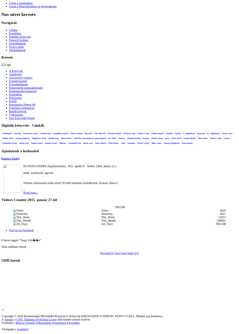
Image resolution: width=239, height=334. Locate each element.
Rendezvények (18, 111)
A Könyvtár (16, 71)
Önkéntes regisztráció (21, 108)
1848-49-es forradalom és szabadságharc (90, 138)
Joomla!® (22, 329)
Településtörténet (134, 138)
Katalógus (15, 33)
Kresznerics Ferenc (30, 133)
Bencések (88, 133)
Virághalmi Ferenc (9, 143)
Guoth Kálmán (190, 138)
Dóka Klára (203, 138)
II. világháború (213, 133)
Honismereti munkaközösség (26, 87)
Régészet (63, 143)
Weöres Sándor (77, 133)
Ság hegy (17, 133)
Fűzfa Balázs (113, 143)
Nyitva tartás (16, 46)
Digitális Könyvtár (20, 36)
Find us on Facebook (21, 230)
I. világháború (189, 133)
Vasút (123, 143)
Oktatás (122, 138)
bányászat (201, 133)
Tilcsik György (143, 143)
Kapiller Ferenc (51, 143)
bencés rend (88, 143)
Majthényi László (39, 138)
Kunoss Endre (10, 158)
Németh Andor (37, 143)
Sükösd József (157, 138)
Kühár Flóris (66, 138)
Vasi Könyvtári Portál (21, 118)
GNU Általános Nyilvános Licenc (36, 319)
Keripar (146, 138)
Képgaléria (15, 94)
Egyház (178, 133)
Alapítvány (15, 74)
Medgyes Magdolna (172, 143)
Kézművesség (53, 138)
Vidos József (176, 138)
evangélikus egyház (60, 133)
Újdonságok (16, 114)
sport (167, 138)
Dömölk (169, 133)
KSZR (13, 101)
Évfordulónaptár (18, 84)
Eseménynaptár (18, 81)
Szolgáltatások (17, 43)
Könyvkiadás (187, 143)
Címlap (13, 30)
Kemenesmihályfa (23, 138)
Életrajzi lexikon (18, 40)
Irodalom (131, 143)
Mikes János (157, 143)
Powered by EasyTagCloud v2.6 (119, 253)
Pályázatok (15, 97)
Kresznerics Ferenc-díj (22, 104)
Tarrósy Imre (227, 133)
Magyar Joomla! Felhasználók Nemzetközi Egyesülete (48, 322)
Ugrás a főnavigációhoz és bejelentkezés (33, 6)
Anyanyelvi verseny (21, 77)
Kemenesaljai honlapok (23, 91)
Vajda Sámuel (100, 143)
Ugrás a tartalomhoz (21, 3)
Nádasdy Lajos (129, 133)
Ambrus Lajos (215, 138)
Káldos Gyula (143, 133)
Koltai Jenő (24, 143)
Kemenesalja (46, 133)
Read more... (30, 192)
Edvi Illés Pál (99, 133)
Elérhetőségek (17, 50)
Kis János (112, 138)
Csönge (226, 138)
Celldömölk (7, 133)
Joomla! (9, 319)
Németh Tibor (7, 138)
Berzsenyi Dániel (114, 133)
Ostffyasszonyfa (157, 133)
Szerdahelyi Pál (74, 143)
